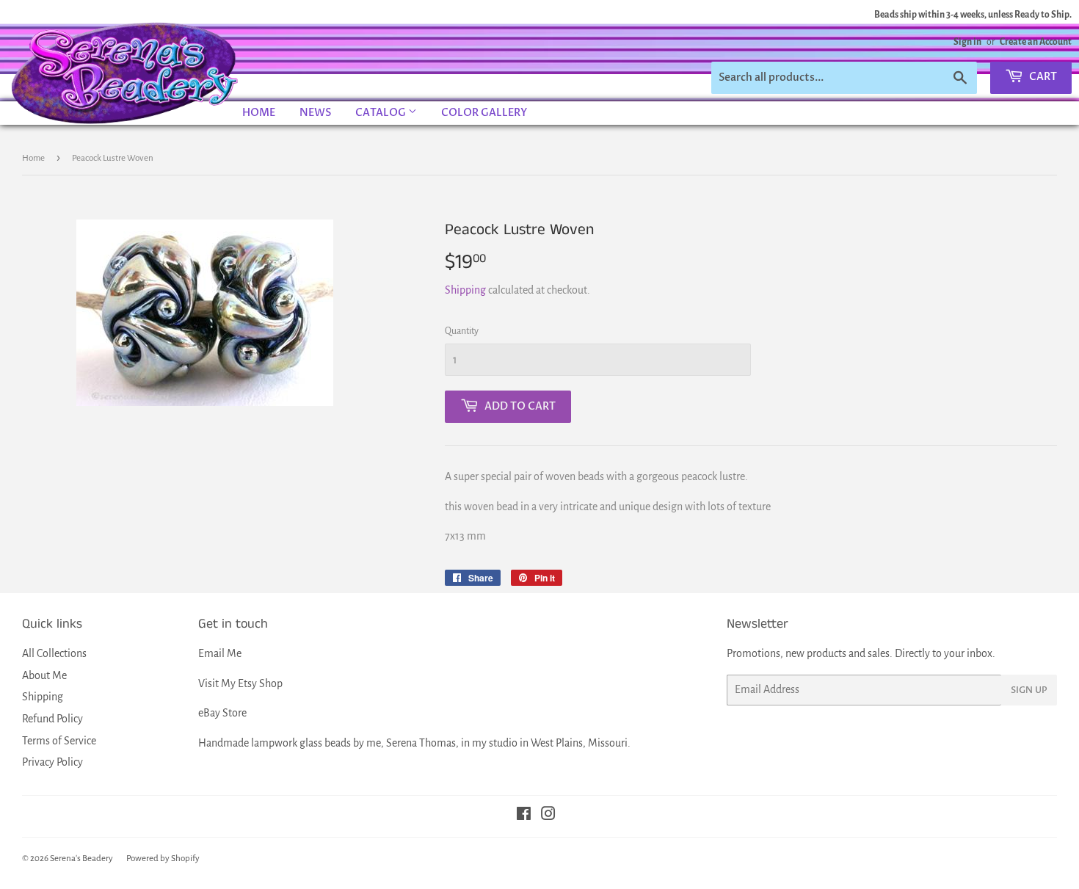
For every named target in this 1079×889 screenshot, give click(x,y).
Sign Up (1029, 690)
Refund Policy (52, 719)
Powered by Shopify (163, 858)
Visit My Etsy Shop (240, 683)
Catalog (381, 113)
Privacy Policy (52, 762)
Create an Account (1036, 42)
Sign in (967, 42)
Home (258, 113)
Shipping (465, 290)
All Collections (54, 653)
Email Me (219, 653)
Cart (1042, 77)
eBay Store (222, 713)
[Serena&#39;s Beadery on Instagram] (548, 815)
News (315, 113)
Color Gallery (484, 113)
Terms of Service (59, 741)
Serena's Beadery (125, 73)
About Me (44, 675)
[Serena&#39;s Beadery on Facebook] (523, 815)
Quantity (462, 331)
